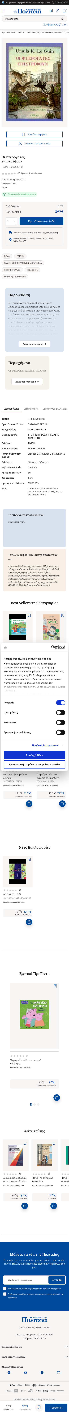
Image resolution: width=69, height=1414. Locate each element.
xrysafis (24, 572)
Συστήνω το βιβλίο (37, 134)
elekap (38, 569)
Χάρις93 (45, 569)
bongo (39, 582)
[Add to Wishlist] (39, 1408)
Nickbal (19, 585)
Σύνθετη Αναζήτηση (55, 24)
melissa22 (12, 582)
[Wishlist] (51, 11)
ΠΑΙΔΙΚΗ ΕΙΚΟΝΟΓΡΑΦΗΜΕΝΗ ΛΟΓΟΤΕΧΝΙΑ (44, 32)
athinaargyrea (27, 566)
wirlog (11, 569)
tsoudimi (31, 582)
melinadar (13, 578)
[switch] (60, 712)
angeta (43, 575)
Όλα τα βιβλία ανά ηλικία (15, 276)
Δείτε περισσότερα (34, 344)
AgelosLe (41, 578)
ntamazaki (13, 575)
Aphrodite (35, 575)
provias (50, 566)
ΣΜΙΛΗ (13, 183)
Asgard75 (41, 572)
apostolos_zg (14, 572)
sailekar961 (40, 566)
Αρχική (5, 32)
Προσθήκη (56, 1407)
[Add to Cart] (29, 803)
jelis (48, 572)
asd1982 (30, 569)
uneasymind (30, 578)
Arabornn (28, 585)
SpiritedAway (53, 575)
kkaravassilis (14, 566)
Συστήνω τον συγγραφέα (37, 143)
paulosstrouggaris (16, 521)
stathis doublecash (42, 585)
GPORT (11, 585)
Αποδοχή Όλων (34, 755)
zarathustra (20, 569)
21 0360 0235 (61, 2)
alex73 (54, 582)
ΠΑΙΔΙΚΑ (20, 32)
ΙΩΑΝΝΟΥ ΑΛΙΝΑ (45, 781)
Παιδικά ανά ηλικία (12, 269)
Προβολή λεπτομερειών (45, 745)
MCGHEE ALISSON (12, 781)
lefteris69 (22, 582)
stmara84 (50, 578)
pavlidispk (54, 569)
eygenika (46, 582)
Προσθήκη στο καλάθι (41, 221)
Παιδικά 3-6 (32, 269)
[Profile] (58, 11)
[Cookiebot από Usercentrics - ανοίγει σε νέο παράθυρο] (51, 647)
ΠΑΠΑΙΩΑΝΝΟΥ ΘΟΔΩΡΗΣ (16, 898)
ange (56, 566)
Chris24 (32, 572)
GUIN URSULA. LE (12, 167)
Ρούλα (21, 578)
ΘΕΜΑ (12, 32)
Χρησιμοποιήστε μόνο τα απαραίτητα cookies (34, 764)
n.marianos (24, 575)
